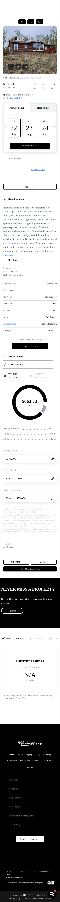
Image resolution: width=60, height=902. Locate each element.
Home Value (12, 761)
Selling (37, 755)
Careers (35, 761)
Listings (20, 755)
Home (11, 755)
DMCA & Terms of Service (34, 899)
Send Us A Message (30, 839)
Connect (30, 767)
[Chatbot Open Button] (52, 894)
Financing (47, 755)
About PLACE (47, 761)
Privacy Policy (14, 899)
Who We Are (25, 761)
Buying (29, 755)
